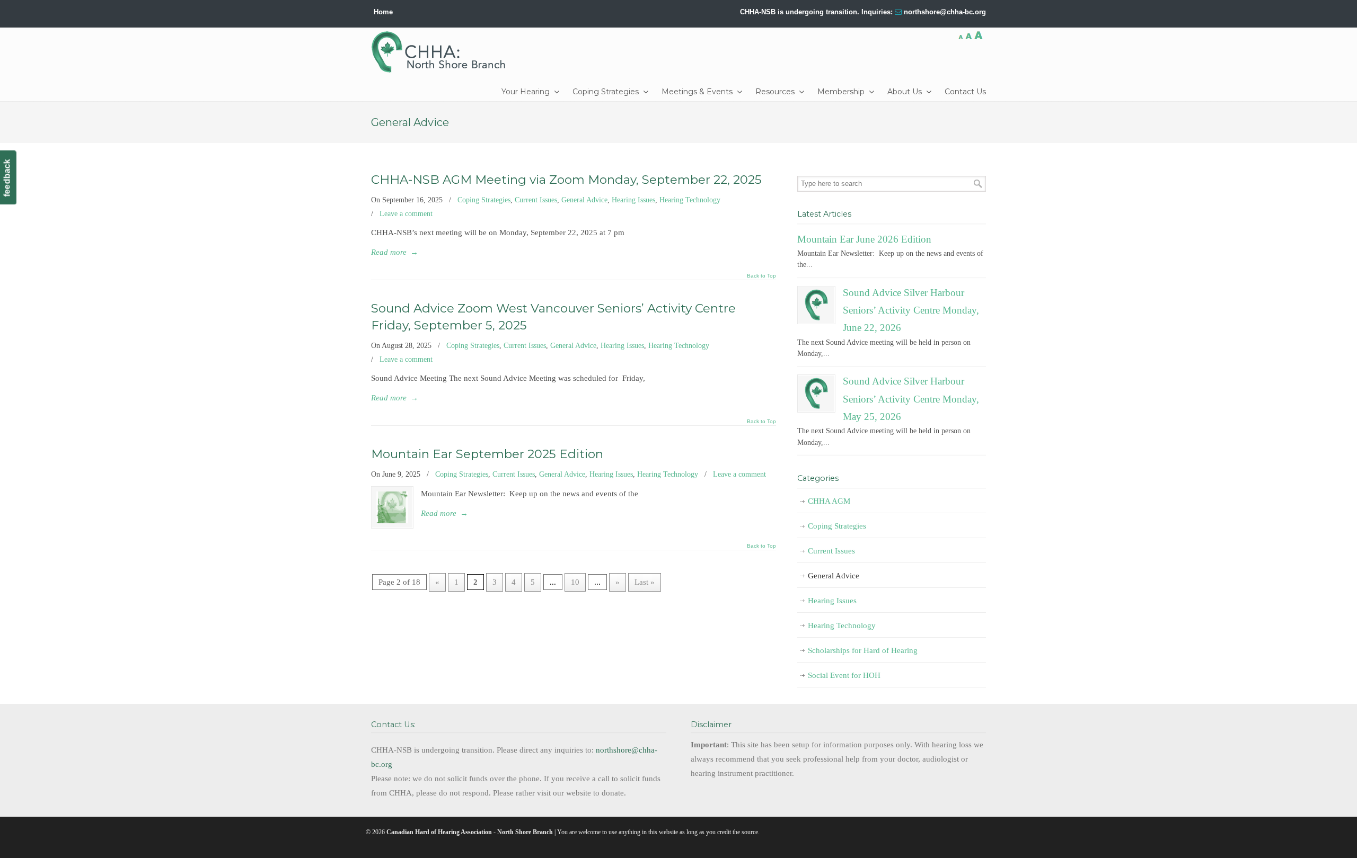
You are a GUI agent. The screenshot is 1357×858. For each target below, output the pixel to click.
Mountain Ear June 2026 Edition (864, 239)
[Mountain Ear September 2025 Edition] (392, 507)
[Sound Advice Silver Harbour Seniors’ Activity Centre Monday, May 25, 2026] (816, 393)
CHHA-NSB (442, 52)
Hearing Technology (689, 199)
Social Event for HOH (844, 675)
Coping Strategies (483, 199)
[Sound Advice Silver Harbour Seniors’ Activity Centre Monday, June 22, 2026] (816, 305)
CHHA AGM (829, 501)
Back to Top (761, 276)
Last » (645, 582)
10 (575, 582)
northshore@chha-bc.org (945, 12)
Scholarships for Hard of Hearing (863, 650)
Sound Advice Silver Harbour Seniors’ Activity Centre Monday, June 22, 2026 (911, 310)
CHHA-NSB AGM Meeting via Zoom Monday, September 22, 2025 (566, 179)
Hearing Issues (633, 199)
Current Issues (536, 199)
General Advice (584, 199)
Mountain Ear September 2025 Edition (487, 453)
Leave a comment (406, 213)
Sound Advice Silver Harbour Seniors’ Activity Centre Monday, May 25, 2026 (911, 399)
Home (383, 12)
